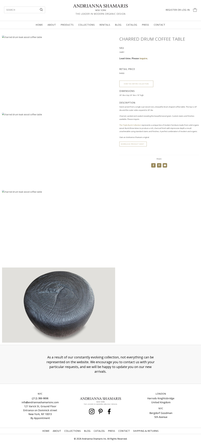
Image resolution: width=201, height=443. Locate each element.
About (52, 24)
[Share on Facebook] (153, 165)
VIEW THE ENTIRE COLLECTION (136, 84)
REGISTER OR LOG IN (178, 9)
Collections (86, 24)
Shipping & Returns (146, 430)
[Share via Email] (165, 165)
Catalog (131, 24)
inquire (143, 58)
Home (39, 24)
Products (67, 24)
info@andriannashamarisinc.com (40, 402)
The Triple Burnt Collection (130, 125)
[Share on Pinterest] (159, 165)
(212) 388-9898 (40, 398)
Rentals (105, 24)
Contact (159, 24)
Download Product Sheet (132, 144)
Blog (118, 24)
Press (145, 24)
